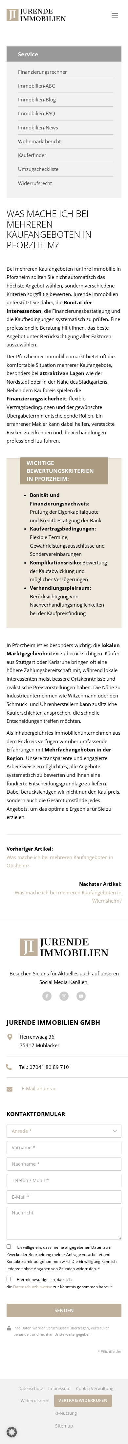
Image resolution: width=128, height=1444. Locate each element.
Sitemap (64, 1426)
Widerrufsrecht (35, 183)
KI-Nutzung (65, 1413)
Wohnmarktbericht (39, 141)
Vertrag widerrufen (82, 1400)
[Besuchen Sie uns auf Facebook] (47, 996)
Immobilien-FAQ (36, 113)
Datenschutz (30, 1388)
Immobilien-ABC (36, 86)
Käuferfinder (32, 155)
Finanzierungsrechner (42, 72)
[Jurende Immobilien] (36, 15)
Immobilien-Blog (37, 99)
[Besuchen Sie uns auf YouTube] (81, 996)
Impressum (59, 1388)
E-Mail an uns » (38, 1088)
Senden (64, 1310)
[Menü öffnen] (114, 15)
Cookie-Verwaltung (94, 1388)
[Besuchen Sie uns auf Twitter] (64, 996)
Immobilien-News (38, 127)
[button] (12, 1432)
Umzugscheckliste (38, 169)
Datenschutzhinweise (32, 1287)
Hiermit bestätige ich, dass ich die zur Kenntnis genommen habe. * (59, 1283)
